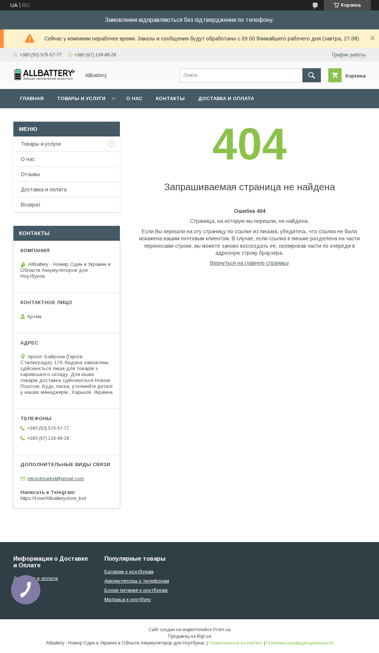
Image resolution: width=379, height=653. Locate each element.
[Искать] (311, 75)
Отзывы (30, 174)
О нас (134, 98)
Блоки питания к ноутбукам (136, 590)
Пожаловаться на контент (236, 643)
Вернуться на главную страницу (249, 263)
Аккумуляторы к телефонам (136, 581)
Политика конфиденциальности (299, 643)
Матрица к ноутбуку (127, 599)
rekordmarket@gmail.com (55, 478)
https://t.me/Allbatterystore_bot (53, 498)
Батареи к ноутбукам (129, 571)
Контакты (170, 98)
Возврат (31, 205)
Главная (32, 98)
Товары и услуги (81, 98)
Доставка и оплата (226, 98)
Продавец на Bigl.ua (189, 636)
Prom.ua (222, 629)
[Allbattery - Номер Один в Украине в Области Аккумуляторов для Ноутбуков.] (44, 79)
